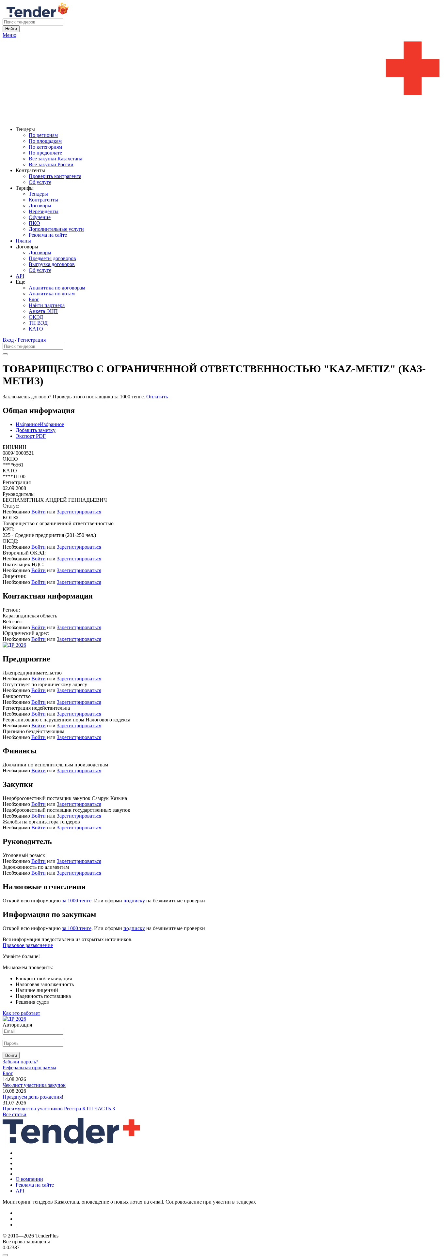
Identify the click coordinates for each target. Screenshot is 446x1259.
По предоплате (45, 153)
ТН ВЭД (38, 323)
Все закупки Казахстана (55, 158)
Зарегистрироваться (79, 511)
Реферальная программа (29, 1067)
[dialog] (223, 1253)
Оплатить (157, 396)
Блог (34, 299)
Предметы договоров (52, 258)
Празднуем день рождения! (33, 1097)
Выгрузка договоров (52, 264)
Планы (23, 241)
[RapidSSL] (229, 1225)
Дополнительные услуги (56, 229)
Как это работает (21, 1013)
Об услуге (40, 182)
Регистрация (32, 340)
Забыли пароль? (20, 1061)
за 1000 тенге (76, 900)
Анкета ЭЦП (43, 311)
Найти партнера (47, 305)
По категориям (45, 147)
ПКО (34, 223)
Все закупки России (51, 164)
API (20, 276)
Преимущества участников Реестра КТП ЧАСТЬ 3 (59, 1108)
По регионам (43, 135)
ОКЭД (36, 317)
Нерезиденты (43, 211)
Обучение (40, 217)
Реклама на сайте (48, 235)
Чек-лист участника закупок (34, 1085)
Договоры (40, 205)
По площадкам (45, 141)
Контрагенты (43, 199)
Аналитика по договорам (57, 287)
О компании (29, 1179)
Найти (11, 28)
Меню (9, 35)
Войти (38, 511)
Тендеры (38, 194)
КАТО (36, 329)
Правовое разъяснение (28, 945)
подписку (134, 900)
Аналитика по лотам (52, 293)
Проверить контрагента (55, 176)
